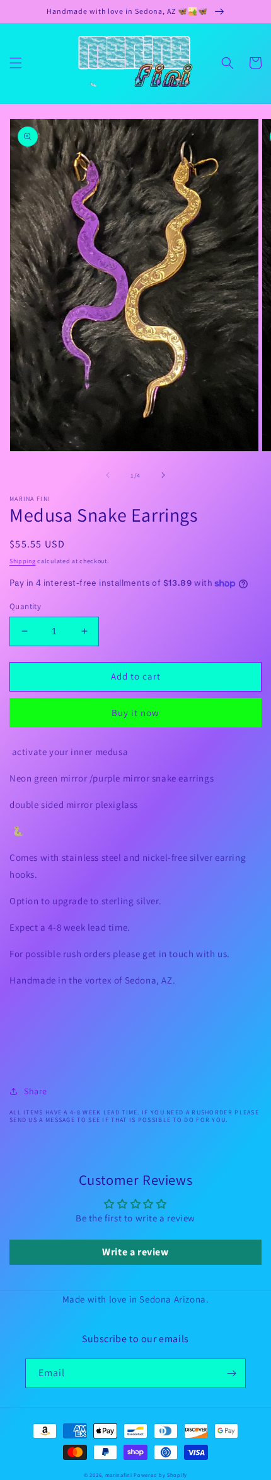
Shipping (22, 561)
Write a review (135, 1252)
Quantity (25, 606)
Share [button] (35, 1091)
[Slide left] (108, 475)
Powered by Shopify (160, 1474)
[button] (16, 63)
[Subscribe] (231, 1373)
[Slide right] (163, 475)
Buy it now (135, 713)
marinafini (118, 1474)
